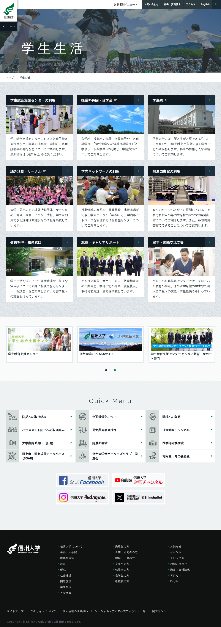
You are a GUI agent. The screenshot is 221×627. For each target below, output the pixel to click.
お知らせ (176, 546)
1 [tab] (106, 370)
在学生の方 (122, 575)
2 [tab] (115, 370)
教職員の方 (122, 581)
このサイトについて (43, 611)
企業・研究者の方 (126, 552)
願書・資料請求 (180, 569)
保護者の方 (122, 569)
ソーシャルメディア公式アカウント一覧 (120, 611)
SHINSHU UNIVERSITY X (138, 497)
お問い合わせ (178, 564)
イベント (176, 552)
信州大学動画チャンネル (138, 480)
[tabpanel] (39, 344)
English (175, 581)
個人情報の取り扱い (75, 611)
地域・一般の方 (125, 558)
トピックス (177, 558)
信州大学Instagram (82, 497)
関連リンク (159, 611)
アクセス (176, 575)
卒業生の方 (122, 564)
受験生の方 (122, 546)
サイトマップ (15, 611)
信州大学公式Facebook (82, 480)
